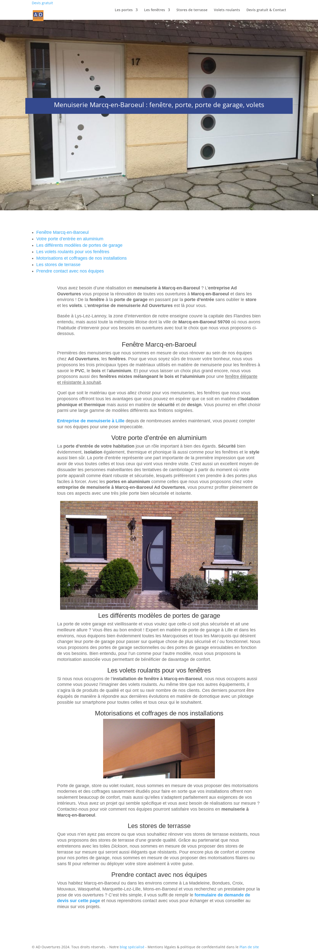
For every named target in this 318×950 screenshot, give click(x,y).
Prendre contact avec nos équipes (70, 271)
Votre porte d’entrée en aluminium (69, 238)
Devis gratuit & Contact (266, 10)
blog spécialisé (132, 947)
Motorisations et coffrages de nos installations (81, 258)
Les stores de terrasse (58, 264)
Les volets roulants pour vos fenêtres (72, 251)
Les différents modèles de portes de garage (79, 245)
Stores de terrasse (191, 10)
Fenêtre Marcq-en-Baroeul (62, 232)
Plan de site (249, 947)
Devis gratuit (42, 2)
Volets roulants (227, 10)
